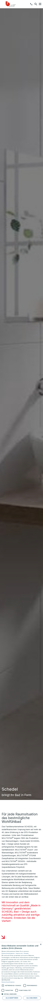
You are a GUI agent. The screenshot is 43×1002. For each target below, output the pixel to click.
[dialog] (21, 972)
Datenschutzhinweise (8, 982)
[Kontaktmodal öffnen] (31, 4)
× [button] (40, 944)
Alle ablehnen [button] (32, 998)
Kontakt (26, 953)
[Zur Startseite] (12, 4)
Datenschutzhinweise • (9, 953)
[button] (40, 4)
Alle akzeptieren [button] (12, 998)
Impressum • (20, 953)
